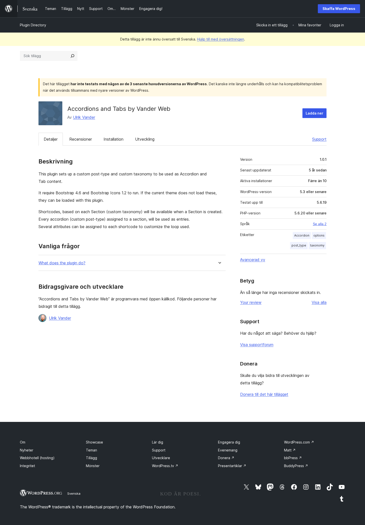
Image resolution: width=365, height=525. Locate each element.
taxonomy (317, 245)
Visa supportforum (256, 344)
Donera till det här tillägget (264, 394)
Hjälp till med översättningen (220, 39)
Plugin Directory (33, 25)
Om (22, 442)
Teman (91, 450)
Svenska (73, 493)
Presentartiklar (232, 466)
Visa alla (319, 302)
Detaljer (51, 139)
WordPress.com (299, 442)
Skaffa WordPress (339, 8)
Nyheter (26, 450)
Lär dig (157, 442)
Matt (290, 450)
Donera (226, 458)
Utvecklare (161, 458)
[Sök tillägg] (72, 56)
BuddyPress (296, 466)
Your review (250, 302)
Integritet (27, 466)
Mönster (93, 466)
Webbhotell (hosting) (37, 458)
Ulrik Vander (84, 117)
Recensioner (80, 139)
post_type (299, 245)
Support (319, 139)
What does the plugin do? (61, 263)
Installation (113, 139)
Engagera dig (229, 442)
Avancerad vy (252, 259)
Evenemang (227, 450)
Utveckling (144, 139)
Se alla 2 (320, 224)
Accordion (301, 235)
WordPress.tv (165, 466)
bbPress (293, 458)
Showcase (94, 442)
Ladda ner (314, 113)
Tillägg (91, 458)
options (319, 235)
